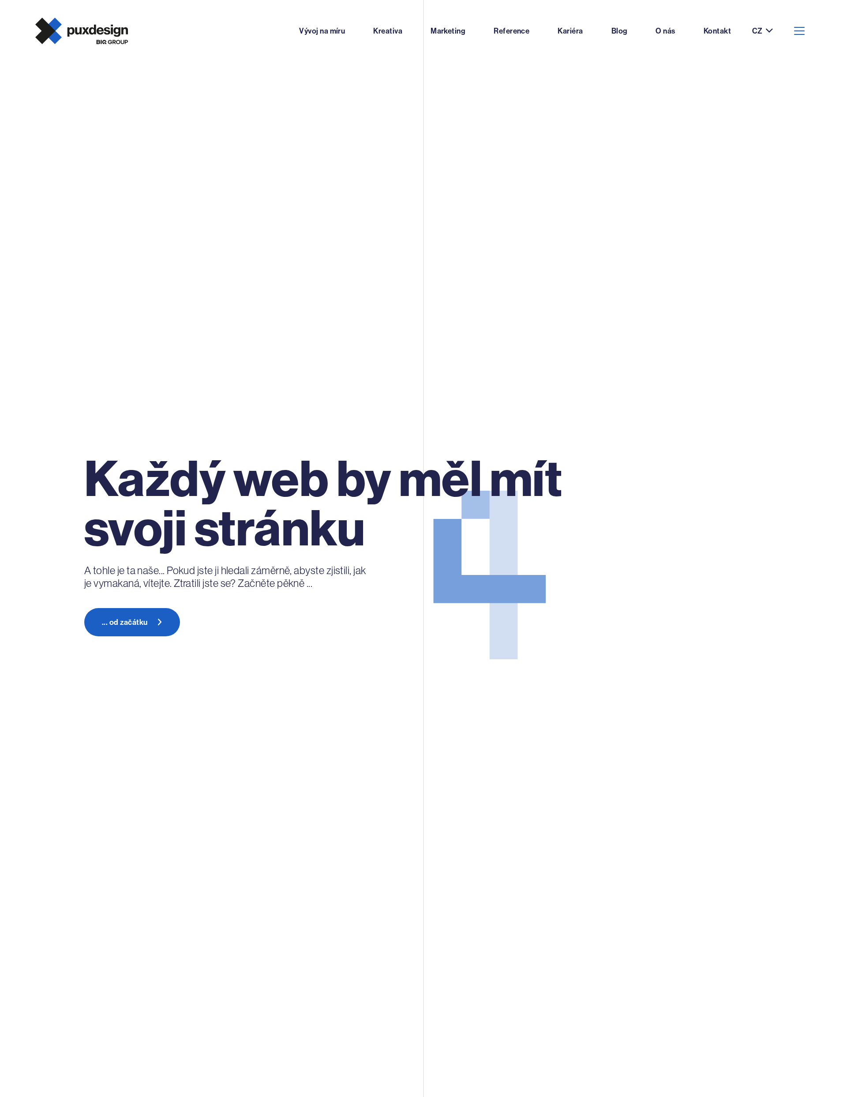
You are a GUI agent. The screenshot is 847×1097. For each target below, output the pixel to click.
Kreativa (387, 30)
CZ (757, 31)
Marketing (448, 30)
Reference (511, 30)
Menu (799, 31)
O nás (665, 30)
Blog (619, 30)
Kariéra (570, 30)
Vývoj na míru (322, 30)
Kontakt (717, 30)
